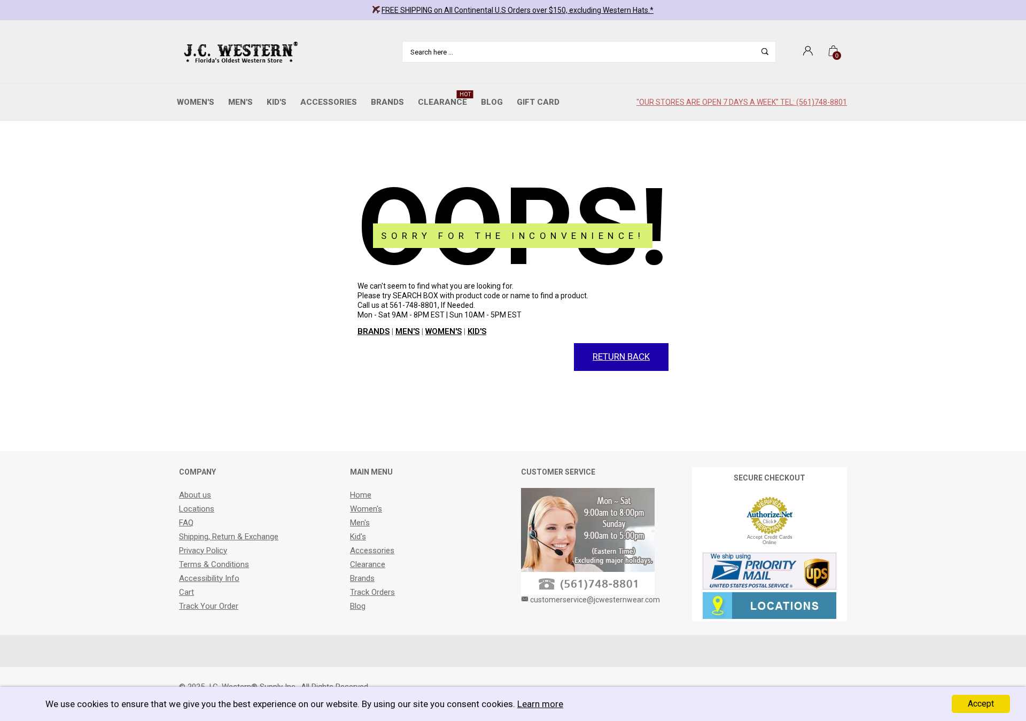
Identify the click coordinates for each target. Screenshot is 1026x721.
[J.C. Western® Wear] (239, 51)
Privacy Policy (203, 550)
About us (195, 495)
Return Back (621, 356)
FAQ (186, 523)
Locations (196, 509)
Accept (981, 704)
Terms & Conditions (214, 564)
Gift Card (538, 102)
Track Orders (372, 592)
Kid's (276, 102)
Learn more (540, 704)
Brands (387, 102)
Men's (240, 102)
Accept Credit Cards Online (769, 539)
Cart (186, 592)
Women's (195, 102)
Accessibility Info (209, 578)
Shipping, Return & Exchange (228, 536)
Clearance (444, 99)
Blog (492, 102)
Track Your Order (208, 606)
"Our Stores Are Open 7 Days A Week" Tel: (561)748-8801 (741, 102)
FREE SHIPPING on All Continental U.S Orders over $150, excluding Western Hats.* (518, 10)
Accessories (328, 102)
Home (360, 495)
